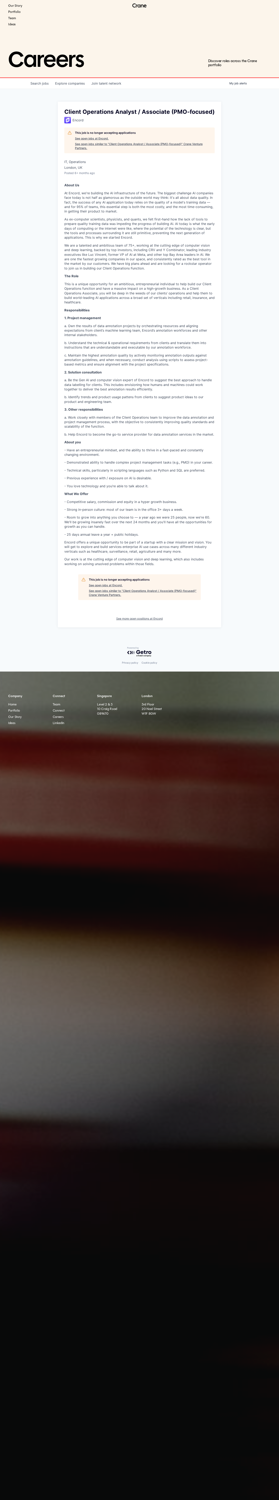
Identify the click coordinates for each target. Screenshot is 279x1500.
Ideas (12, 24)
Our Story (15, 6)
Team (12, 18)
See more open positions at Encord (139, 618)
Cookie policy (149, 662)
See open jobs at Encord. (92, 138)
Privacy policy (130, 662)
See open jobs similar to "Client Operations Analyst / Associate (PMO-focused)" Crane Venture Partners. (139, 146)
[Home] (139, 5)
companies (70, 83)
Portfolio (14, 12)
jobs (39, 83)
